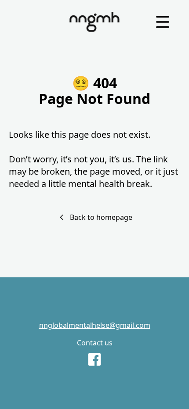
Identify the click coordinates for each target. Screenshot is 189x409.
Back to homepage (101, 217)
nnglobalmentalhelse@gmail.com (94, 325)
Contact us (95, 343)
